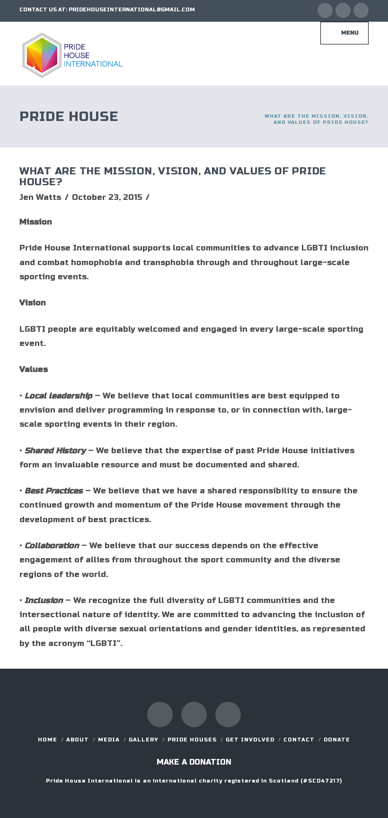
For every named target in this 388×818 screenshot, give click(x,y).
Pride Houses (192, 740)
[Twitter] (343, 10)
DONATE (337, 740)
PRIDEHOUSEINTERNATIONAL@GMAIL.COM (132, 10)
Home (47, 740)
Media (109, 740)
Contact (299, 740)
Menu (350, 32)
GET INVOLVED (250, 740)
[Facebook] (325, 10)
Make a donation (194, 762)
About (77, 740)
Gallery (144, 740)
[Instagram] (361, 10)
